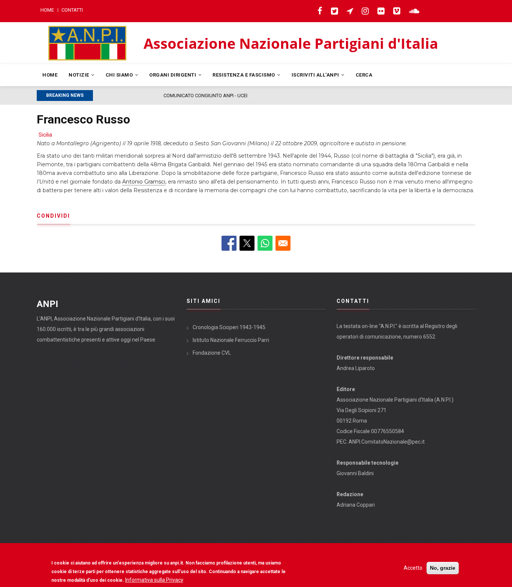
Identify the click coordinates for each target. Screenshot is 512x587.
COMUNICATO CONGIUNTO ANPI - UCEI (139, 95)
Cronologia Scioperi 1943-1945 (229, 327)
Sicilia (45, 135)
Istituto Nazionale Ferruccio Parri (231, 340)
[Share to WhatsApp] (264, 243)
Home (47, 10)
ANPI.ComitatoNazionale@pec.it (387, 442)
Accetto (413, 568)
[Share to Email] (282, 243)
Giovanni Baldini (355, 473)
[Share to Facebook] (229, 243)
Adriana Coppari (356, 505)
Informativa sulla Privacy (154, 580)
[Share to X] (247, 243)
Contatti (72, 10)
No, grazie (442, 568)
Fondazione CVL (212, 353)
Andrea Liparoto (356, 368)
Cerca (364, 75)
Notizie (79, 75)
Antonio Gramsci (143, 181)
